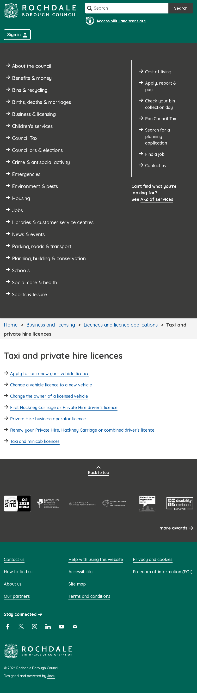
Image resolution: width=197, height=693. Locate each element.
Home (11, 325)
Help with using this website (95, 559)
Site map (77, 584)
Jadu (51, 676)
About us (12, 584)
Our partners (17, 596)
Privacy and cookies (152, 559)
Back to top (98, 472)
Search (180, 8)
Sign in (14, 34)
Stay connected (20, 614)
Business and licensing (50, 325)
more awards (173, 528)
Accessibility (80, 571)
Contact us (14, 559)
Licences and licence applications (121, 325)
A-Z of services (157, 199)
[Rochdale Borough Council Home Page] (40, 10)
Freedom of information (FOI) (162, 571)
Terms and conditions (89, 596)
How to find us (18, 571)
